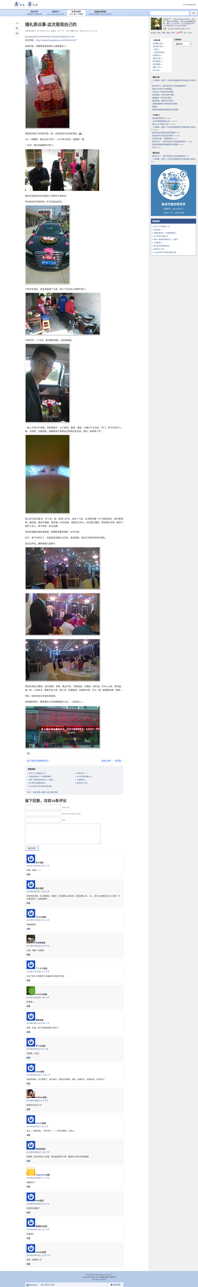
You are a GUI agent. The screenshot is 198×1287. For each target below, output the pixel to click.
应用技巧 (156, 55)
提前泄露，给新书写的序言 (162, 101)
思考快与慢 (158, 52)
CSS (48, 14)
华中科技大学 (182, 19)
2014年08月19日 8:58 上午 (38, 1023)
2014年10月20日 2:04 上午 (38, 997)
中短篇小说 (157, 43)
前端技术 (55, 12)
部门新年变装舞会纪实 (38, 760)
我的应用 (33, 1285)
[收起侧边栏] (148, 635)
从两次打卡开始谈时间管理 (162, 92)
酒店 (56, 792)
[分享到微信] (17, 33)
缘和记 (155, 107)
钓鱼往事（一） (82, 773)
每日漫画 (156, 64)
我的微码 (30, 14)
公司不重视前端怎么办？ (162, 121)
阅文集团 (175, 21)
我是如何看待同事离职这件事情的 (165, 110)
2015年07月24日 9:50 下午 (38, 946)
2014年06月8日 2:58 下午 (37, 1100)
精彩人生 (74, 31)
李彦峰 (38, 942)
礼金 (47, 792)
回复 (28, 874)
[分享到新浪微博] (17, 28)
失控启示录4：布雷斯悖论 (162, 139)
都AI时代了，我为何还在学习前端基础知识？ (169, 86)
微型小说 (156, 58)
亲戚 (34, 792)
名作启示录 (157, 46)
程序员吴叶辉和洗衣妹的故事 (163, 133)
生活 (71, 14)
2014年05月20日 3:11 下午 (38, 1178)
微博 (163, 33)
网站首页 (34, 12)
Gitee (190, 33)
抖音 (179, 33)
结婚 (52, 792)
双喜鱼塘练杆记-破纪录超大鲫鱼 (164, 104)
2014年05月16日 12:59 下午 (39, 1255)
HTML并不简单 (93, 14)
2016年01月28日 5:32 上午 (38, 920)
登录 (103, 1284)
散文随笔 (156, 61)
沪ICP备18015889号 (99, 1279)
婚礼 (39, 792)
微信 (159, 33)
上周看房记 (81, 780)
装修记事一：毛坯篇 (111, 760)
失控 (156, 49)
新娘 (43, 792)
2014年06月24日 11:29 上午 (39, 1074)
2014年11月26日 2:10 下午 (38, 971)
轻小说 (155, 70)
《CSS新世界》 (168, 26)
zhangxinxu (34, 36)
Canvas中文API (106, 14)
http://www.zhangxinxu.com (60, 36)
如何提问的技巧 (158, 118)
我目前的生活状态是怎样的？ (163, 136)
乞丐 (154, 147)
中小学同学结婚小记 (84, 776)
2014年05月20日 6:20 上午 (38, 1203)
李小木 (38, 1046)
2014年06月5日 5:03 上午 (37, 1126)
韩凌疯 (38, 1149)
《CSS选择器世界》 (188, 23)
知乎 (173, 33)
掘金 (168, 33)
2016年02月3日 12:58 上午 (38, 891)
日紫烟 (80, 14)
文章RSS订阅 (49, 1284)
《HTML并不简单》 (180, 26)
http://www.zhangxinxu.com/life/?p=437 (56, 40)
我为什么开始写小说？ (161, 124)
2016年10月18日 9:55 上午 (38, 865)
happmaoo (41, 1174)
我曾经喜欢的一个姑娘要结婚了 (40, 776)
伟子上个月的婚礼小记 (37, 773)
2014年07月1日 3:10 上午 (37, 1049)
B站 (185, 33)
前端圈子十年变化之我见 (162, 98)
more (169, 19)
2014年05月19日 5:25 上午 (38, 1229)
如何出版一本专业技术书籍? (163, 95)
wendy (39, 1123)
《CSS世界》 (175, 23)
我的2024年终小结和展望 (162, 89)
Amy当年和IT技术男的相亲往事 (40, 786)
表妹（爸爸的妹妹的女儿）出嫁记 (41, 780)
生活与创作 (76, 12)
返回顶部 (117, 1284)
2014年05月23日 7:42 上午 (38, 1152)
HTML (62, 14)
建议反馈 (38, 14)
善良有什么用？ (82, 783)
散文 (75, 14)
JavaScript (54, 14)
